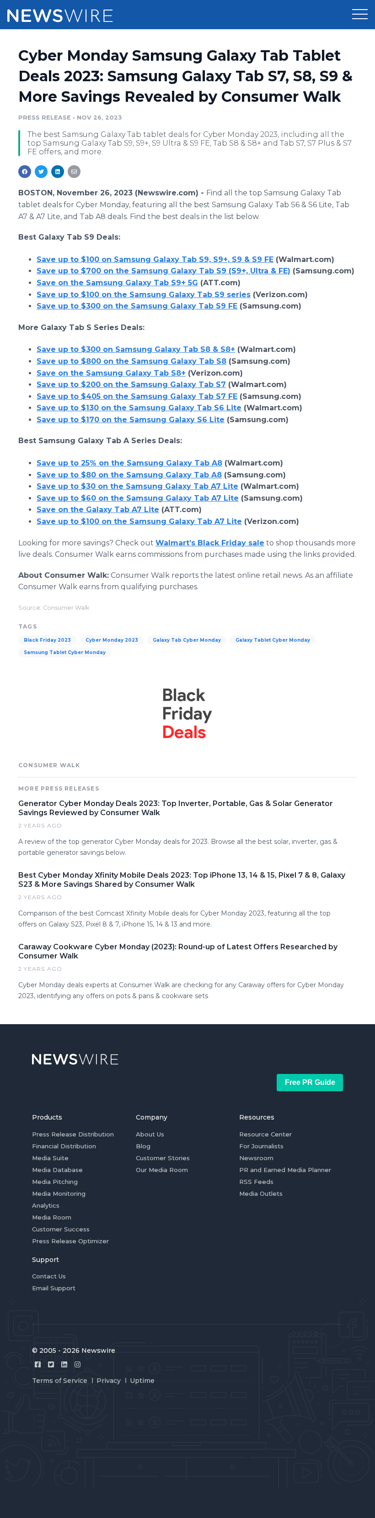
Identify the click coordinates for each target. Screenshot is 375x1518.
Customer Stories (163, 1158)
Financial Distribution (64, 1146)
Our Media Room (162, 1169)
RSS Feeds (256, 1181)
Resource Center (265, 1134)
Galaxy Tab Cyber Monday (187, 640)
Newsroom (256, 1158)
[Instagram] (77, 1364)
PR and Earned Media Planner (285, 1169)
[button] (360, 14)
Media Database (57, 1169)
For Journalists (261, 1146)
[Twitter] (51, 1364)
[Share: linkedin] (57, 171)
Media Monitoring (59, 1193)
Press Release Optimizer (70, 1241)
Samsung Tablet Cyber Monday (65, 652)
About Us (150, 1134)
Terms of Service (59, 1381)
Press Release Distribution (73, 1134)
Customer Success (61, 1229)
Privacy (108, 1381)
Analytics (45, 1205)
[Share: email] (74, 171)
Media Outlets (261, 1193)
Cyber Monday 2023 (112, 640)
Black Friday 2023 (47, 640)
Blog (143, 1146)
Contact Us (49, 1276)
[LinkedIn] (64, 1364)
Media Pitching (55, 1181)
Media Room (51, 1217)
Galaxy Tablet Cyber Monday (273, 640)
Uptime (142, 1381)
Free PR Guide (310, 1082)
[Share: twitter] (41, 171)
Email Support (53, 1288)
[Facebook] (38, 1364)
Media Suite (50, 1158)
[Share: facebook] (24, 171)
